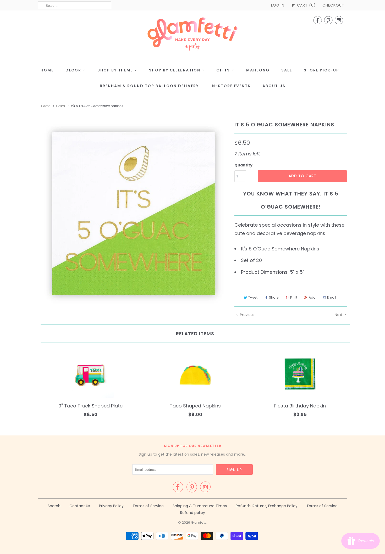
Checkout (333, 5)
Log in (277, 5)
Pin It (293, 297)
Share (273, 297)
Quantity (243, 165)
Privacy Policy (111, 505)
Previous (247, 314)
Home (47, 70)
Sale (286, 70)
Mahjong (258, 70)
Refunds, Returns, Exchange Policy (267, 505)
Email (331, 297)
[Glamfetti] (192, 35)
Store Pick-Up (321, 70)
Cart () (306, 5)
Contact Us (79, 505)
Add (312, 297)
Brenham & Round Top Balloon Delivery (149, 85)
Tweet (252, 297)
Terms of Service (148, 505)
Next (339, 314)
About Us (273, 85)
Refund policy (192, 512)
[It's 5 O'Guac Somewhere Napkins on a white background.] (133, 213)
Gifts (223, 70)
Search (54, 505)
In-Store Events (231, 85)
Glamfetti (198, 522)
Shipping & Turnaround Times (200, 505)
